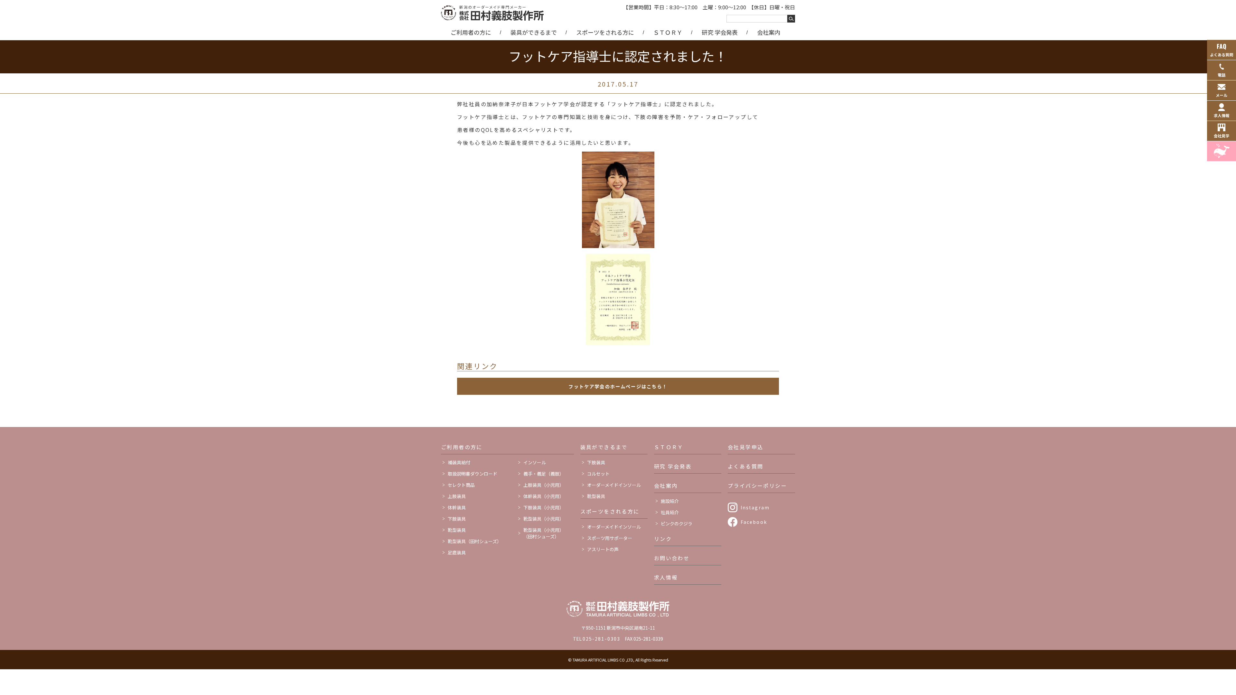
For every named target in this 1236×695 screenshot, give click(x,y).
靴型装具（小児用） (543, 518)
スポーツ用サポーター (609, 538)
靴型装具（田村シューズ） (474, 541)
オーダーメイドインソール (614, 485)
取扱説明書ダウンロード (472, 473)
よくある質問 (745, 466)
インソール (534, 462)
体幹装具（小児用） (543, 496)
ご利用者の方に (471, 32)
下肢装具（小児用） (543, 507)
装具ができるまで (533, 32)
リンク (663, 538)
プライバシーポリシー (757, 485)
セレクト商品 (461, 485)
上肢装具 (457, 496)
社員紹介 (670, 512)
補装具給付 (459, 462)
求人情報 (666, 577)
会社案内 (768, 32)
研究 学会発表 (720, 32)
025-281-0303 (601, 638)
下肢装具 (457, 518)
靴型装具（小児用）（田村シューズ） (543, 533)
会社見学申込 (745, 447)
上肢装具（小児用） (543, 485)
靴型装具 (457, 530)
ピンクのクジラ (676, 523)
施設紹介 (670, 501)
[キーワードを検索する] (791, 19)
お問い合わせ (671, 558)
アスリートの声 (603, 549)
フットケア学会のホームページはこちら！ (617, 386)
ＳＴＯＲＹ (667, 32)
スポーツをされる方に (605, 32)
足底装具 (457, 552)
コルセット (598, 473)
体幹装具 (457, 507)
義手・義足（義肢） (543, 473)
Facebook (754, 522)
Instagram (755, 507)
